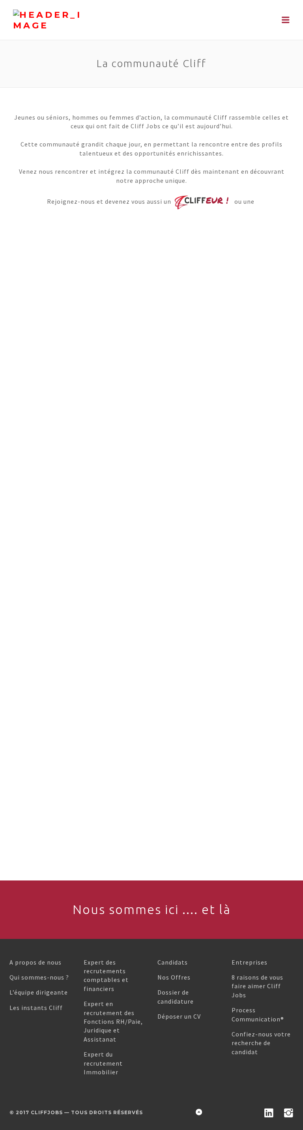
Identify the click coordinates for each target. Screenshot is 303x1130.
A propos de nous (35, 962)
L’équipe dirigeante (38, 992)
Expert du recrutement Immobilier (103, 1063)
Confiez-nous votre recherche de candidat (261, 1043)
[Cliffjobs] (72, 20)
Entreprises (249, 962)
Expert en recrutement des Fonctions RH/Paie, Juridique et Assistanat (113, 1021)
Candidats (172, 962)
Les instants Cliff (36, 1008)
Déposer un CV (179, 1016)
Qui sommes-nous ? (39, 977)
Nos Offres (174, 977)
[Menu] (286, 20)
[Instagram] (289, 1111)
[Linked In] (269, 1111)
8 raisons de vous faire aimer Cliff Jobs (257, 986)
